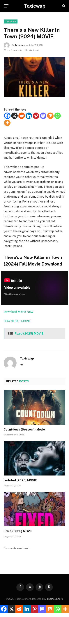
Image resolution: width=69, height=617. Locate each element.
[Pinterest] (36, 116)
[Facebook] (7, 116)
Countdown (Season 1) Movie (24, 429)
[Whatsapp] (57, 116)
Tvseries (10, 21)
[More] (7, 123)
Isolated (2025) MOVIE (20, 480)
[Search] (63, 6)
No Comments (14, 50)
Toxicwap (20, 45)
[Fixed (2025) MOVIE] (34, 509)
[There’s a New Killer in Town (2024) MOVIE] (34, 77)
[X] (14, 116)
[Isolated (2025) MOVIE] (34, 458)
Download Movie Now (18, 312)
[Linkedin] (29, 116)
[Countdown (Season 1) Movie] (34, 407)
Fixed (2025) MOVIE (18, 531)
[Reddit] (21, 116)
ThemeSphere (55, 599)
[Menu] (6, 6)
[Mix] (50, 116)
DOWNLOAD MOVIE (17, 321)
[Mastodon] (43, 116)
